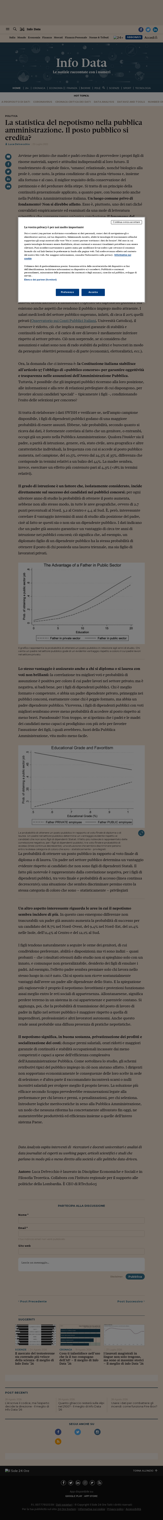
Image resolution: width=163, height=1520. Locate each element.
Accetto (93, 292)
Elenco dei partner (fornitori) (40, 280)
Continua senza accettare (126, 222)
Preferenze (67, 292)
